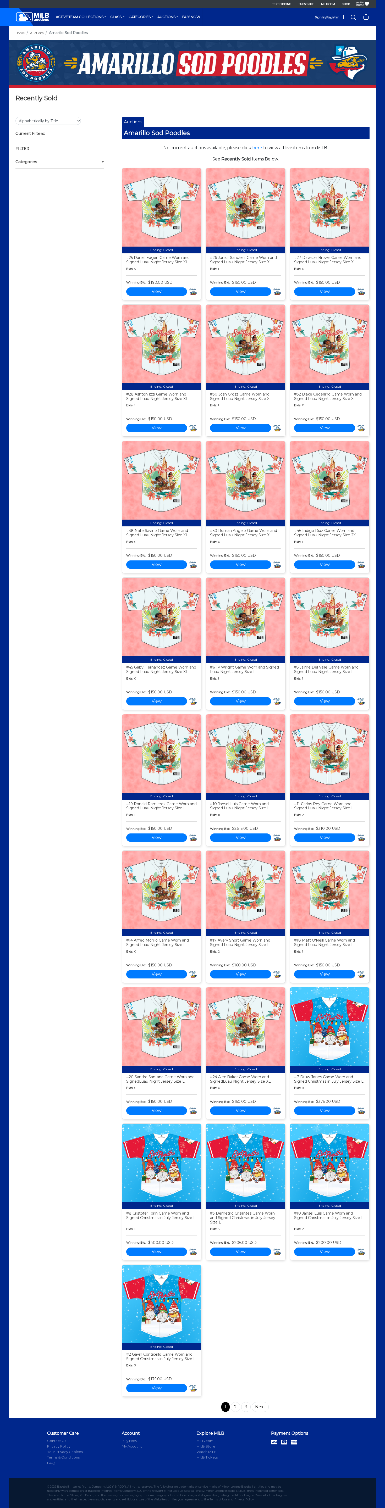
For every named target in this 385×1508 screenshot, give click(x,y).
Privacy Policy (58, 1446)
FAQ (51, 1463)
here (257, 147)
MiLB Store (205, 1446)
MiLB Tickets (207, 1457)
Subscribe (306, 4)
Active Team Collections (80, 17)
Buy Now (191, 17)
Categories (140, 17)
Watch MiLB (206, 1452)
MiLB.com (328, 4)
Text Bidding (281, 4)
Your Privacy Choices (65, 1452)
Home (20, 33)
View (157, 291)
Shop (346, 4)
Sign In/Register (327, 17)
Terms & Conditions (63, 1457)
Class (116, 17)
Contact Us (56, 1441)
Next (260, 1406)
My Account (132, 1446)
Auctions (166, 17)
